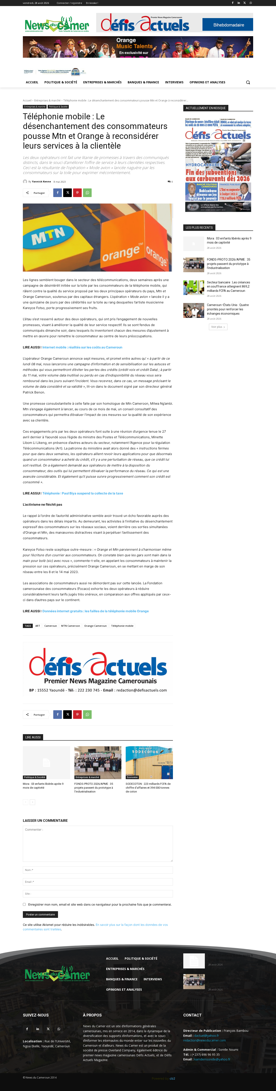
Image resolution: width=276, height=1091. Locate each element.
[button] (248, 82)
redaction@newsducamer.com (204, 1040)
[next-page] (32, 802)
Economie (132, 777)
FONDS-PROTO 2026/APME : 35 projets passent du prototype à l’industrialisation (93, 787)
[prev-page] (25, 802)
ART (37, 625)
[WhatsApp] (250, 3)
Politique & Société (58, 106)
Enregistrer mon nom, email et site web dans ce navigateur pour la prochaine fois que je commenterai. (100, 904)
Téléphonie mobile (122, 625)
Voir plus (216, 327)
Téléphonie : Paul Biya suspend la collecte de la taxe (82, 493)
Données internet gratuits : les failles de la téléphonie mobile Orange (95, 611)
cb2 (172, 1078)
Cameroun (50, 625)
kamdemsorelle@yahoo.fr (212, 1059)
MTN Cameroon (70, 625)
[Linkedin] (238, 3)
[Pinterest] (77, 192)
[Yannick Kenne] (25, 181)
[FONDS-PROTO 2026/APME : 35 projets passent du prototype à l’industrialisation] (98, 762)
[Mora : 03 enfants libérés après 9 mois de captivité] (46, 762)
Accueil (27, 100)
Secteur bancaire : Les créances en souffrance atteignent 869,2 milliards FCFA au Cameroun (228, 286)
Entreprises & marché (47, 100)
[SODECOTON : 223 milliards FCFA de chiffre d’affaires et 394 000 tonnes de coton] (149, 762)
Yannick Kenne (41, 181)
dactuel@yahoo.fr (206, 1035)
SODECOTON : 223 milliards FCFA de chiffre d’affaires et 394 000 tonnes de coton (148, 787)
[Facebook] (232, 3)
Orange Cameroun (95, 625)
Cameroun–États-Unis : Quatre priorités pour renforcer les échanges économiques (228, 309)
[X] (244, 3)
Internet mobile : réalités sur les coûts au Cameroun (82, 347)
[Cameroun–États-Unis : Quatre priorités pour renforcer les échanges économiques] (193, 310)
